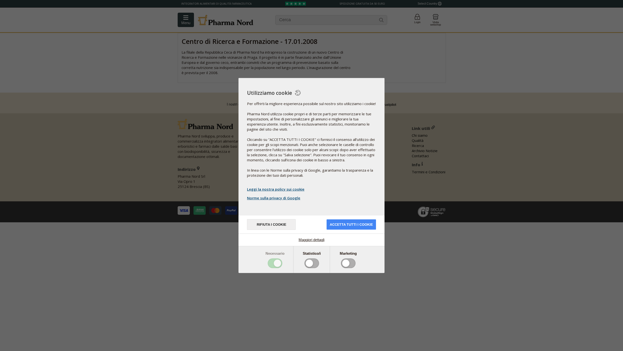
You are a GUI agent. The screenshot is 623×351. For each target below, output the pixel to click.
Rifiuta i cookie (271, 224)
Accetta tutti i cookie (351, 224)
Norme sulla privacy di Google (273, 197)
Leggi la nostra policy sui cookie (275, 189)
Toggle (275, 263)
